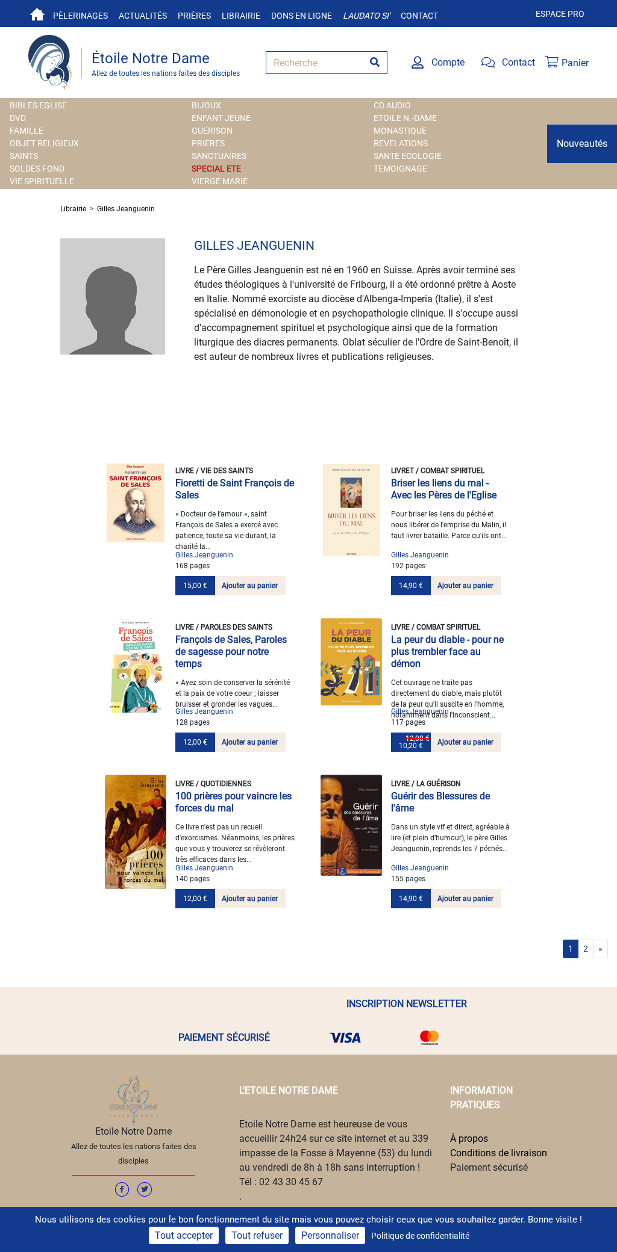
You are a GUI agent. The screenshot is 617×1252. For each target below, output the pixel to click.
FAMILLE (26, 130)
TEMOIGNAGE (400, 168)
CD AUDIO (392, 105)
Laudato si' (366, 15)
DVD (18, 118)
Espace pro (560, 14)
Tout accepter (184, 1235)
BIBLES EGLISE (38, 105)
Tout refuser (257, 1235)
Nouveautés (582, 143)
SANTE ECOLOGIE (408, 156)
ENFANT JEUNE (221, 118)
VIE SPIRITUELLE (42, 181)
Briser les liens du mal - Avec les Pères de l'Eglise (443, 489)
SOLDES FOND (37, 168)
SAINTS (24, 156)
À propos (469, 1138)
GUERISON (212, 130)
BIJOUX (206, 105)
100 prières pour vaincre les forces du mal (233, 802)
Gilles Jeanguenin (126, 209)
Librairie (241, 15)
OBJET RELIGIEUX (44, 143)
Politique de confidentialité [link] (420, 1236)
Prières (194, 15)
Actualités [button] (143, 15)
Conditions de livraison (498, 1153)
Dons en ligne (301, 15)
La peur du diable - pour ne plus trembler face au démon (447, 651)
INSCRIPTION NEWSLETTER (406, 1003)
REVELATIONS (401, 143)
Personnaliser (330, 1235)
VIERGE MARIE (220, 181)
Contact (419, 15)
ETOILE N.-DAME (405, 118)
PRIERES (208, 143)
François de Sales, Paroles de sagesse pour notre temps (231, 651)
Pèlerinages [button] (80, 15)
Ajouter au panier (250, 585)
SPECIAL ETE (216, 168)
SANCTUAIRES (219, 156)
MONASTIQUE (400, 130)
